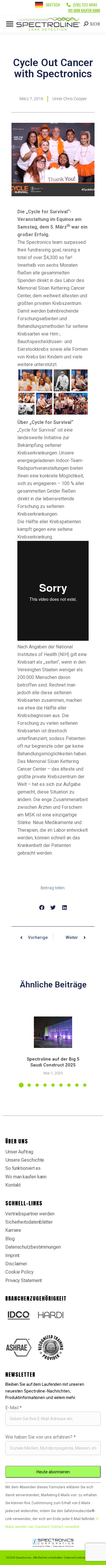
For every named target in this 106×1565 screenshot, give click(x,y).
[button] (41, 907)
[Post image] (53, 1032)
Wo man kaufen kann (84, 10)
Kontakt (13, 1185)
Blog (10, 1239)
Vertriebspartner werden (29, 1214)
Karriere (13, 1230)
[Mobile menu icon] (10, 24)
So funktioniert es (23, 1168)
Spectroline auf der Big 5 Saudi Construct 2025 (53, 1062)
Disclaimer (16, 1264)
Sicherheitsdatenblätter (29, 1222)
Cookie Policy (19, 1272)
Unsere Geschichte (24, 1160)
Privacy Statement (23, 1280)
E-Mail (13, 1407)
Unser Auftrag (19, 1152)
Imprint (12, 1255)
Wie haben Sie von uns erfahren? (40, 1437)
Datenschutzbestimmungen (33, 1247)
